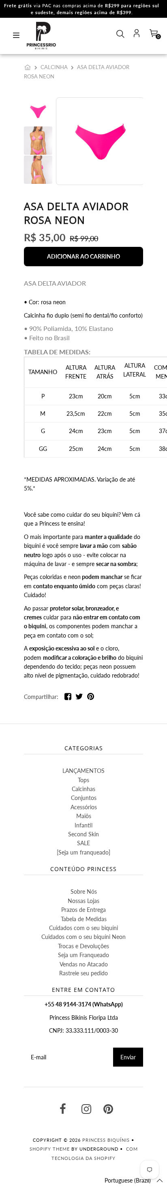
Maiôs (83, 815)
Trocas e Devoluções (83, 946)
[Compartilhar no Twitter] (79, 697)
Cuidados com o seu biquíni (83, 927)
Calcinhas (83, 788)
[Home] (29, 67)
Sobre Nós (84, 891)
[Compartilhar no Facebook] (67, 697)
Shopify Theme (50, 1148)
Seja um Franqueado (83, 954)
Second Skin (83, 834)
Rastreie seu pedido (83, 973)
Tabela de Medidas (84, 919)
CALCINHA (54, 67)
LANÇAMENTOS (83, 770)
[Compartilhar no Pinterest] (90, 697)
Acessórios (84, 807)
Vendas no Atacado (84, 964)
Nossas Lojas (83, 900)
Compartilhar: (41, 696)
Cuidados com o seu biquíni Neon (83, 936)
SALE (83, 843)
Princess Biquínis (106, 1140)
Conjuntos (83, 797)
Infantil (83, 825)
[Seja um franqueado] (83, 852)
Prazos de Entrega (83, 909)
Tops (83, 780)
